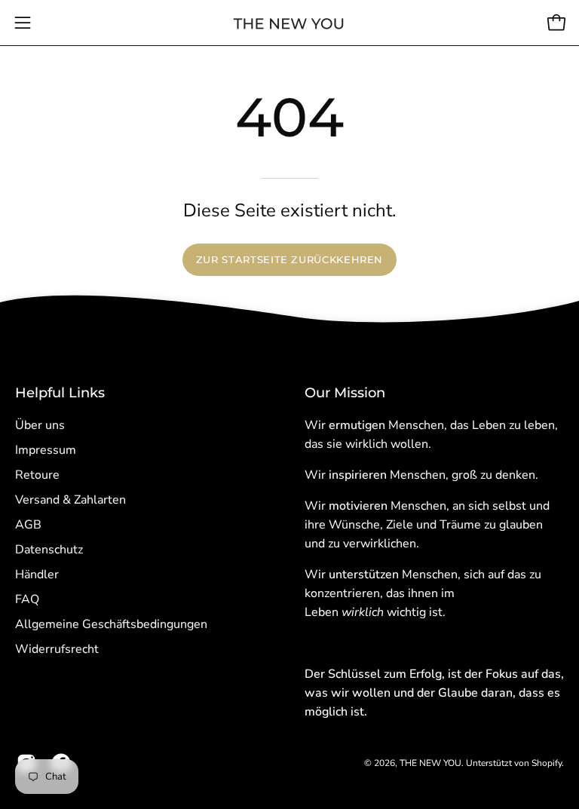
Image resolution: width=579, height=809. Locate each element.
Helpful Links (60, 392)
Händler (37, 574)
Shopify (547, 763)
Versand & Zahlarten (70, 500)
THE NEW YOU (430, 763)
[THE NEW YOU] (289, 23)
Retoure (37, 475)
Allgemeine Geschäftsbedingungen (111, 624)
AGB (28, 524)
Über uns (40, 425)
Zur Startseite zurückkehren (289, 259)
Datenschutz (49, 549)
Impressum (45, 450)
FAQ (27, 599)
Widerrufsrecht (57, 649)
